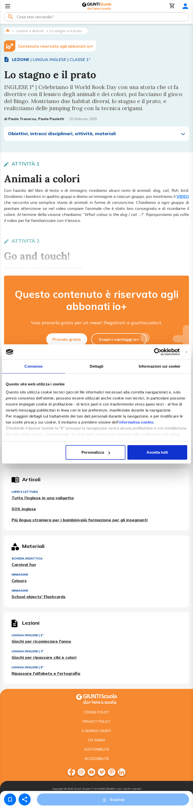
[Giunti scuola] (96, 698)
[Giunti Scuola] (96, 6)
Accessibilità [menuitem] (96, 758)
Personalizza (92, 452)
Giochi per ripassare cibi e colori (44, 657)
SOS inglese (24, 508)
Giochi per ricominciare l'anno (41, 641)
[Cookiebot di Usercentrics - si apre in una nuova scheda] (158, 352)
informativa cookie (136, 422)
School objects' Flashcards (39, 596)
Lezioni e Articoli (30, 31)
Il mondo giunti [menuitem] (96, 731)
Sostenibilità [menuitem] (96, 749)
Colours (19, 580)
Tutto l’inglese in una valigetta (43, 497)
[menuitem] (71, 772)
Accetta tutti (157, 452)
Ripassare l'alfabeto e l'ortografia (46, 673)
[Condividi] (25, 799)
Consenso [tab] (33, 366)
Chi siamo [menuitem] (96, 740)
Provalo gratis (67, 339)
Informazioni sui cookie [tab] (159, 366)
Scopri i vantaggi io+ (119, 339)
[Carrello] (172, 6)
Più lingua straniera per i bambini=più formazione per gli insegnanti (80, 519)
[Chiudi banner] (186, 352)
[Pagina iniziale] (8, 30)
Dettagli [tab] (97, 366)
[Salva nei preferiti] (10, 799)
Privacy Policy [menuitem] (96, 721)
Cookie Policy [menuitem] (96, 712)
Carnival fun (24, 564)
